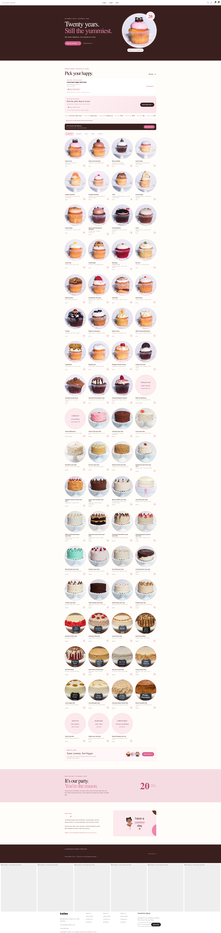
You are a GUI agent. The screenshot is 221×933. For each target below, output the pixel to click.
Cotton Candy (139, 161)
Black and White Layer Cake (119, 499)
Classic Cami (68, 161)
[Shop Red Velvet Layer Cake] (75, 452)
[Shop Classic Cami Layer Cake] (98, 418)
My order (152, 74)
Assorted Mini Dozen (70, 431)
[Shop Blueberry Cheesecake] (98, 318)
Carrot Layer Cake (140, 431)
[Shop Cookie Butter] (75, 351)
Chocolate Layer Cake (117, 431)
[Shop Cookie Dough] (98, 249)
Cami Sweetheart (116, 228)
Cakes (93, 134)
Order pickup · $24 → (149, 126)
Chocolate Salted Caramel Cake (120, 703)
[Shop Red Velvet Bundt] (75, 656)
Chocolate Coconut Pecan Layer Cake (97, 535)
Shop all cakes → (148, 754)
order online (89, 916)
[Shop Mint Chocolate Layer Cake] (75, 556)
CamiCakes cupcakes (8, 2)
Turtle (113, 194)
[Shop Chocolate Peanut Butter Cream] (98, 385)
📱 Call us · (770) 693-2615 (73, 89)
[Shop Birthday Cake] (98, 351)
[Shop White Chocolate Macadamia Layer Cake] (75, 521)
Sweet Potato (139, 297)
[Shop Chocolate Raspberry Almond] (122, 385)
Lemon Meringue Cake (94, 703)
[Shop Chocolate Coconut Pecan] (75, 385)
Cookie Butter (68, 364)
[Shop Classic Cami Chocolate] (98, 148)
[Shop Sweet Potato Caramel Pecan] (98, 656)
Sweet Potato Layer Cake (118, 602)
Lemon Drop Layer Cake (142, 499)
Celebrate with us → (88, 43)
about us (88, 913)
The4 (94, 932)
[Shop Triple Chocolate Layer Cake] (98, 589)
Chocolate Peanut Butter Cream (97, 398)
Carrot (137, 228)
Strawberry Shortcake (94, 636)
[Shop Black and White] (122, 148)
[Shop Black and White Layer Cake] (122, 486)
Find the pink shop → (147, 104)
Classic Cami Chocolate (94, 161)
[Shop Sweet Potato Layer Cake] (122, 589)
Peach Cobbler (69, 228)
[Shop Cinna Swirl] (122, 284)
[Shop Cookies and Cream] (145, 351)
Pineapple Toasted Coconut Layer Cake (73, 500)
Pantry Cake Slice (69, 736)
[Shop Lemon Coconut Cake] (145, 656)
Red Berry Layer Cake (94, 569)
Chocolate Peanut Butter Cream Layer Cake (120, 535)
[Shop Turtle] (122, 181)
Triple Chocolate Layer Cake (96, 602)
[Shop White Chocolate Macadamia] (145, 318)
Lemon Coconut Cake (141, 669)
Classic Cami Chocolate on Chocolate (95, 228)
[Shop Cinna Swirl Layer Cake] (122, 556)
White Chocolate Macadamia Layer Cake (72, 535)
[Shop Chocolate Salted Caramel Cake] (122, 690)
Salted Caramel (69, 297)
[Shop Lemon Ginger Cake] (75, 690)
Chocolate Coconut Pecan (71, 398)
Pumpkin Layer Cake (141, 602)
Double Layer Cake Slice (95, 736)
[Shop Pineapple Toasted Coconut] (122, 351)
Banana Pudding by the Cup (119, 736)
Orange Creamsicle (70, 194)
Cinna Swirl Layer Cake (118, 569)
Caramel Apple (139, 194)
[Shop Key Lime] (145, 249)
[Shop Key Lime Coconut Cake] (122, 656)
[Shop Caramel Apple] (145, 181)
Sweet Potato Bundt (141, 636)
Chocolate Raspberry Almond (119, 398)
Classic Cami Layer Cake (95, 431)
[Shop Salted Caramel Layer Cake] (122, 452)
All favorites (69, 134)
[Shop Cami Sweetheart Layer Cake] (145, 556)
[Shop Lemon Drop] (75, 249)
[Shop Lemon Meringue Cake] (98, 690)
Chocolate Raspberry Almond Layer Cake (143, 535)
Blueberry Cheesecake (94, 331)
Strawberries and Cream (95, 297)
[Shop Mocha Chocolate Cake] (145, 690)
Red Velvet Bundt (69, 669)
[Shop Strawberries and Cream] (98, 284)
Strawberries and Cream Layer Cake (143, 465)
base (117, 3)
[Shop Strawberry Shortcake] (98, 623)
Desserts (100, 134)
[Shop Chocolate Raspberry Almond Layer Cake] (145, 521)
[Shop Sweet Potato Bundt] (145, 623)
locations (88, 922)
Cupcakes (78, 134)
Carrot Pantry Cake (117, 636)
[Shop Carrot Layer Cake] (145, 418)
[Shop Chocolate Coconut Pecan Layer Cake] (98, 521)
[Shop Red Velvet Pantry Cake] (75, 623)
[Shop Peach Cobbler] (75, 215)
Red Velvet (114, 262)
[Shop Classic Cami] (75, 148)
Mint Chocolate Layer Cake (72, 569)
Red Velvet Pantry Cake (71, 636)
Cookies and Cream (140, 364)
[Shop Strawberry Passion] (98, 181)
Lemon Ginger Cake (70, 703)
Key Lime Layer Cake (94, 464)
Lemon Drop (68, 262)
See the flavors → (152, 853)
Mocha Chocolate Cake (141, 703)
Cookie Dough (92, 262)
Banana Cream (115, 331)
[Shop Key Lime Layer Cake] (98, 452)
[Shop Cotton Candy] (145, 148)
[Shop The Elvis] (75, 318)
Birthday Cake (92, 364)
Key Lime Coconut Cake (118, 669)
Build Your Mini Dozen (141, 398)
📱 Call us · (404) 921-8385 (74, 107)
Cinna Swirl (115, 297)
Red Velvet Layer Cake (70, 464)
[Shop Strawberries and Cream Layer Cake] (145, 452)
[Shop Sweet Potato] (145, 284)
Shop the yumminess (73, 43)
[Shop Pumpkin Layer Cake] (145, 589)
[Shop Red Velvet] (122, 249)
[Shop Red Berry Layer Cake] (98, 556)
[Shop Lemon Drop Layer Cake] (145, 486)
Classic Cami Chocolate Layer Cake (96, 500)
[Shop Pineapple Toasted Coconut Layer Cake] (75, 486)
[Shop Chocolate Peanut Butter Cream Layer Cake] (122, 521)
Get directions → (150, 86)
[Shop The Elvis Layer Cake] (75, 589)
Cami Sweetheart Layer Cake (143, 569)
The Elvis (67, 331)
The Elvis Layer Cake (70, 602)
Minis (86, 134)
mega (104, 3)
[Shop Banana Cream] (122, 318)
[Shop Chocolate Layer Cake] (122, 418)
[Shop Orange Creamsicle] (75, 181)
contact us (89, 919)
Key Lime (138, 262)
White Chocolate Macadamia (143, 331)
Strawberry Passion (94, 194)
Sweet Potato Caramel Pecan (96, 669)
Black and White (116, 161)
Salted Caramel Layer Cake (119, 464)
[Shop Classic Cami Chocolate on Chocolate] (98, 215)
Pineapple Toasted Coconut (119, 364)
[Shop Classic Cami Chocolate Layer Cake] (98, 486)
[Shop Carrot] (145, 215)
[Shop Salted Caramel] (75, 284)
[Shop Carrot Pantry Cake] (122, 623)
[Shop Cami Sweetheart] (122, 215)
